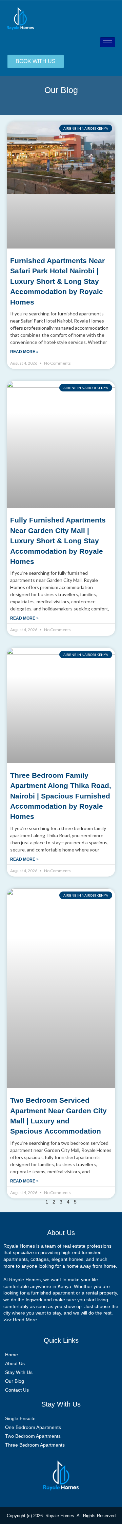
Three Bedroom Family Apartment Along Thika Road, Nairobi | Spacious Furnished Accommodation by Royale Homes (60, 796)
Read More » (24, 351)
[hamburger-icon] (107, 42)
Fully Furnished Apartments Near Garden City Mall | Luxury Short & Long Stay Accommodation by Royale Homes (58, 540)
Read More (25, 1319)
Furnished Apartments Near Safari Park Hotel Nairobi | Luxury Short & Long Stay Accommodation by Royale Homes (57, 281)
